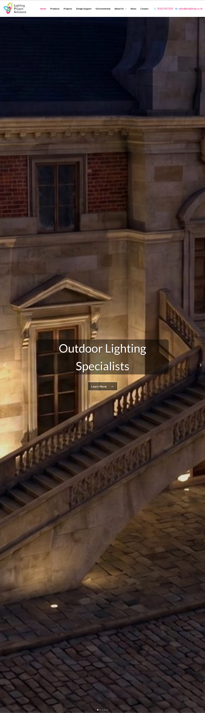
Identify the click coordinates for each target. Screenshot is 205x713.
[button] (120, 8)
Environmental (103, 8)
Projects (68, 8)
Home (43, 8)
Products (54, 8)
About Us (119, 8)
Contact (144, 8)
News (133, 8)
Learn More (102, 386)
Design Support (83, 8)
